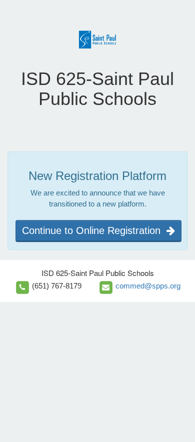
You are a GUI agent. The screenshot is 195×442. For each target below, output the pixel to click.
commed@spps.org (148, 286)
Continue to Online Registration (94, 230)
